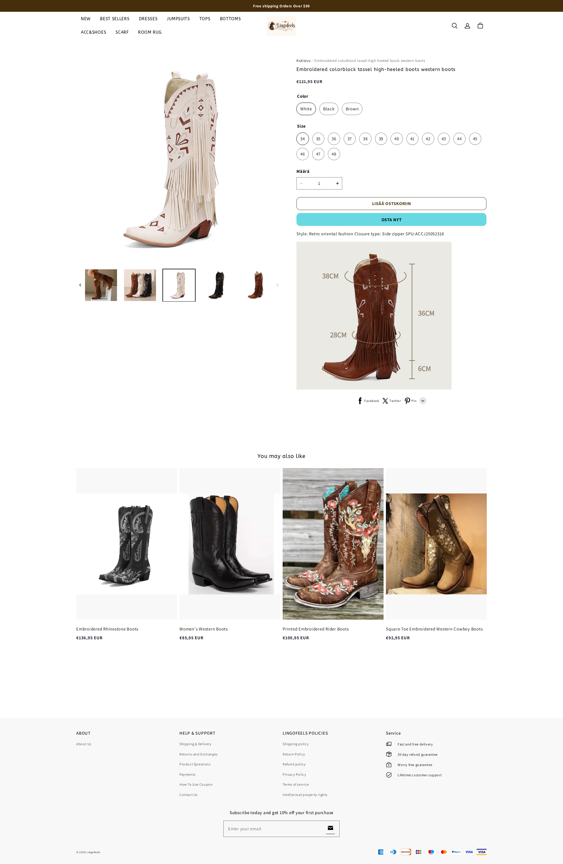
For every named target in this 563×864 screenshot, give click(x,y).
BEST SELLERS (114, 18)
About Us (83, 744)
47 (318, 154)
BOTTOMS (230, 18)
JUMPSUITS (178, 18)
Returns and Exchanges (198, 754)
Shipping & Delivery (195, 744)
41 (412, 138)
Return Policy (294, 754)
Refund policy (294, 764)
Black (329, 108)
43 (444, 138)
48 (334, 154)
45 (475, 138)
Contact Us (188, 794)
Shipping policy (296, 744)
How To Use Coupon (196, 784)
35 (318, 138)
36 (334, 138)
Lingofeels (93, 852)
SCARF (122, 32)
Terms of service (296, 784)
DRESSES (148, 18)
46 (302, 154)
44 (459, 138)
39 (381, 138)
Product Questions (195, 764)
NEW (86, 18)
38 (365, 138)
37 (349, 138)
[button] (454, 26)
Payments (187, 774)
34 (302, 138)
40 (396, 138)
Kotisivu (303, 60)
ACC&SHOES (93, 32)
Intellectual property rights (305, 794)
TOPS (205, 18)
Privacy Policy (294, 774)
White (306, 108)
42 (428, 138)
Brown (352, 108)
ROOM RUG (150, 32)
